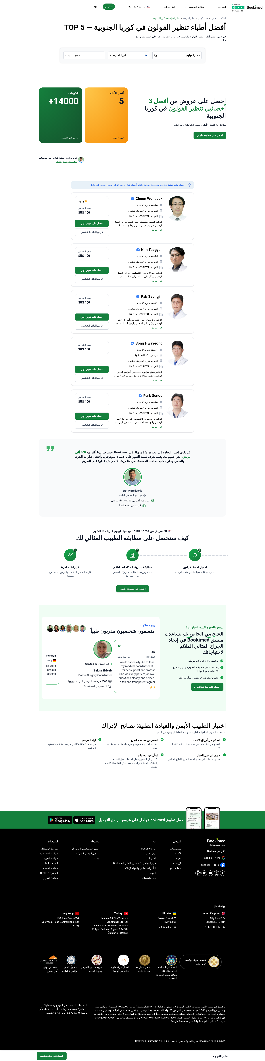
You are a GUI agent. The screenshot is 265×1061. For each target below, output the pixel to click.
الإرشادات (176, 863)
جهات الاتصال (149, 878)
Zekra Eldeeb (145, 670)
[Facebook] (222, 873)
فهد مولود (43, 158)
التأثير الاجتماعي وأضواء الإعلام (140, 868)
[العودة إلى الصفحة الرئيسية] (255, 7)
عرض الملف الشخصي (92, 232)
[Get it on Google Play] (60, 820)
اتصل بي (109, 6)
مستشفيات (175, 848)
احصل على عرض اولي (92, 223)
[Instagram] (216, 873)
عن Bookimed (148, 848)
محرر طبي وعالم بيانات (66, 161)
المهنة (153, 873)
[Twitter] (204, 873)
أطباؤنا (152, 858)
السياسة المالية (50, 863)
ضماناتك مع (175, 868)
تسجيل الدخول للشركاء (87, 853)
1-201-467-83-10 (135, 7)
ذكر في (221, 851)
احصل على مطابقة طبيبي (51, 1056)
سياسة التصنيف (50, 868)
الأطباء (178, 853)
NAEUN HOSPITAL (139, 216)
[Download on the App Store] (84, 820)
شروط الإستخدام (49, 848)
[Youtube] (210, 873)
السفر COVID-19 (49, 873)
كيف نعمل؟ (169, 7)
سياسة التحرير (50, 878)
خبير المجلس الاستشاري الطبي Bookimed (134, 863)
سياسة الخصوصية (49, 853)
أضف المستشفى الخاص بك (85, 848)
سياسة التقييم (51, 858)
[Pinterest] (198, 873)
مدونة (178, 858)
